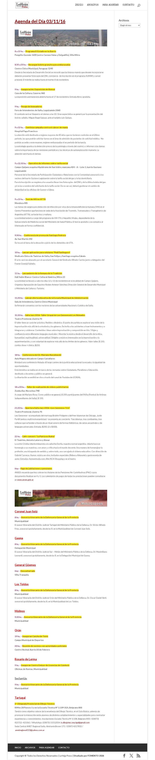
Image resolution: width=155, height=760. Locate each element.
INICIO (79, 5)
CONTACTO (128, 5)
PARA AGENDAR (110, 5)
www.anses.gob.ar (25, 480)
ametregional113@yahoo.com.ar (30, 730)
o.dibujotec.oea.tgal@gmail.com (75, 722)
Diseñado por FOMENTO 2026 (89, 755)
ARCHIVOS (93, 5)
